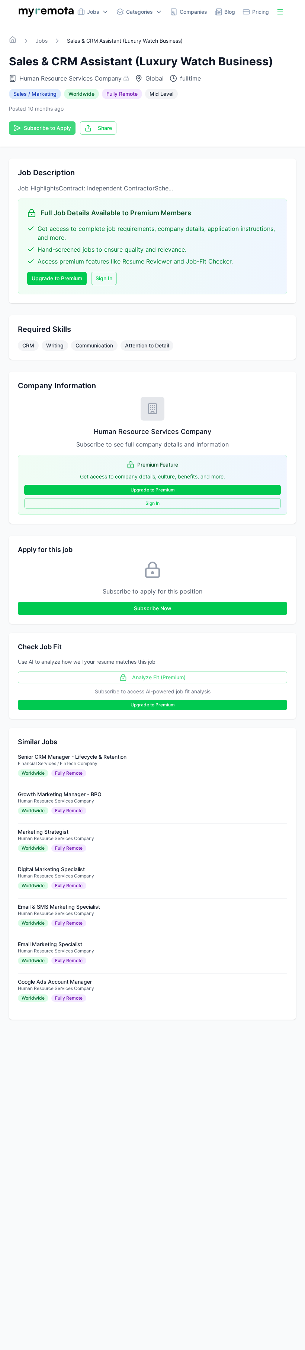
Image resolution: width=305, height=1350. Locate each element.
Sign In (104, 278)
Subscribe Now (152, 608)
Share (105, 128)
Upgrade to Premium (57, 278)
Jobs (42, 40)
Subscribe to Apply (47, 128)
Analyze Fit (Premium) (159, 677)
